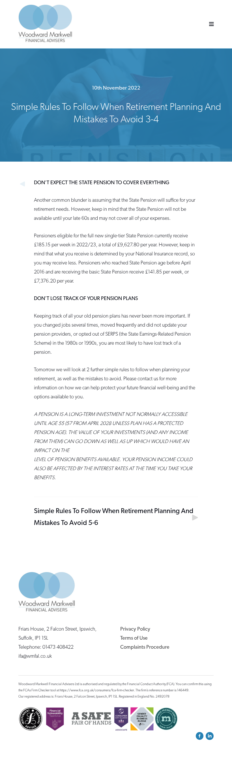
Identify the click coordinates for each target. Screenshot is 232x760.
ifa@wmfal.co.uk (35, 656)
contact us (148, 379)
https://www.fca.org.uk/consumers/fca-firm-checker (97, 690)
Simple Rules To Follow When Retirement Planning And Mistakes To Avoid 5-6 (113, 517)
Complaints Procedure (144, 647)
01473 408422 (58, 647)
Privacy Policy (135, 629)
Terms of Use (134, 638)
